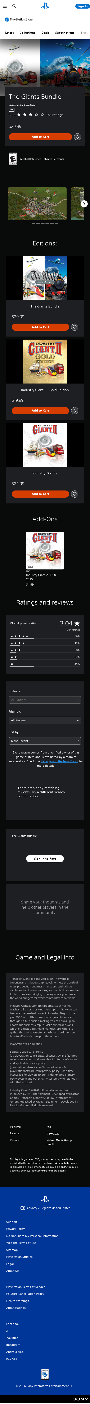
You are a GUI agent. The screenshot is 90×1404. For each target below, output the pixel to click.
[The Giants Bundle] (37, 203)
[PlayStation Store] (19, 19)
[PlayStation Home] (45, 6)
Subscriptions (65, 32)
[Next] (84, 203)
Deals (45, 32)
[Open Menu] (4, 6)
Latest (9, 32)
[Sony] (80, 1402)
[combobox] (45, 700)
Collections (27, 32)
